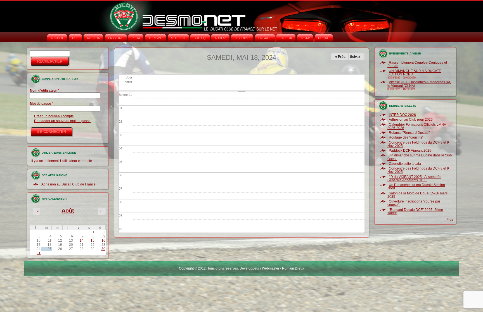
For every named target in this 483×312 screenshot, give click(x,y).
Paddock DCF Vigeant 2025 (410, 151)
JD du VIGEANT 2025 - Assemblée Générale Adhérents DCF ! (414, 178)
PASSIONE (115, 38)
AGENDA (93, 38)
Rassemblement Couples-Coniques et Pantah (417, 64)
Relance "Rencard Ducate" (409, 133)
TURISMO (155, 38)
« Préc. (340, 57)
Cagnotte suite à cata (405, 164)
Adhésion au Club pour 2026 (411, 120)
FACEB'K (286, 38)
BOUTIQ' (200, 38)
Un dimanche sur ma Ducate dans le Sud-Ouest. (419, 157)
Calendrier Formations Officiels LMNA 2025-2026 (416, 126)
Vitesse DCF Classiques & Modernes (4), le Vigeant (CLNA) (419, 83)
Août (67, 211)
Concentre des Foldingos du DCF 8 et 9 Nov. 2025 (418, 144)
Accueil (57, 38)
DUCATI (323, 38)
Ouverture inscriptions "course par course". (413, 203)
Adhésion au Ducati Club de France (68, 184)
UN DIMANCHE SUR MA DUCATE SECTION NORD (414, 72)
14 (82, 240)
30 (103, 249)
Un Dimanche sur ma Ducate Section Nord (416, 186)
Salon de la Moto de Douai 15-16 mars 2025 (417, 195)
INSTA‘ (305, 38)
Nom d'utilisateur (44, 90)
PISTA (136, 38)
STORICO (178, 38)
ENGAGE (264, 38)
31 (39, 253)
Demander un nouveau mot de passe (62, 121)
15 (92, 240)
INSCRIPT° (242, 38)
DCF (75, 38)
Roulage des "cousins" (406, 137)
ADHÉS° (220, 38)
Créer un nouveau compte (54, 116)
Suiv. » (355, 57)
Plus (449, 220)
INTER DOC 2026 (402, 115)
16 (103, 240)
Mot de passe (41, 104)
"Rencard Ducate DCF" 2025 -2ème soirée (415, 211)
